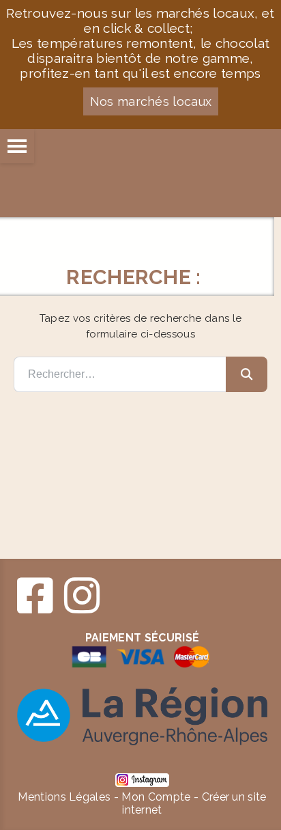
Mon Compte (155, 796)
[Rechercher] (246, 374)
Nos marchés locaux (151, 101)
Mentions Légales (64, 796)
